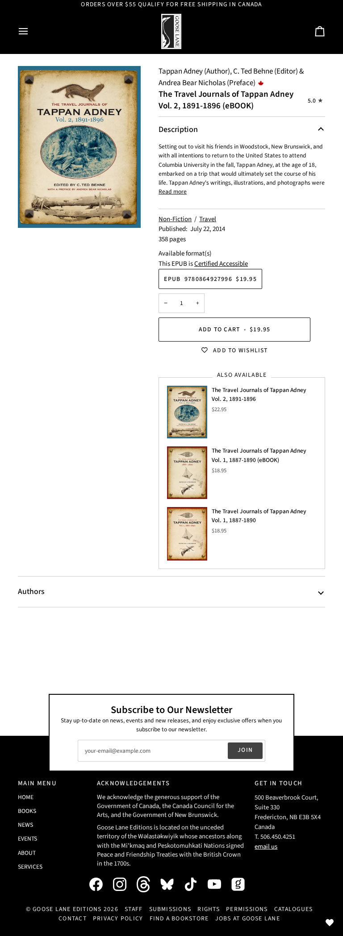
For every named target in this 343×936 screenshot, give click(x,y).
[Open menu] (31, 31)
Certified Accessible (221, 263)
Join (245, 750)
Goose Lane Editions (67, 909)
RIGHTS (208, 909)
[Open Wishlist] (330, 923)
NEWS (25, 825)
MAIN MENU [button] (37, 783)
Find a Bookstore (179, 918)
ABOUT (27, 853)
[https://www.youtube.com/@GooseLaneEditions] (219, 884)
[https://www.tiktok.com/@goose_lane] (195, 884)
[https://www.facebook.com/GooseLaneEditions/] (100, 884)
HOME (25, 797)
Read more (173, 191)
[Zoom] (79, 147)
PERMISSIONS (247, 909)
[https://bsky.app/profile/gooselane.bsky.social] (171, 884)
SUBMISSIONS (170, 909)
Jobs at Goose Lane (247, 918)
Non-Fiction (175, 219)
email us (266, 846)
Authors (31, 591)
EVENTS (27, 838)
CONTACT (73, 918)
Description (178, 129)
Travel (207, 219)
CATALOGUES (293, 909)
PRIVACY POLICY (118, 918)
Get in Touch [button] (278, 783)
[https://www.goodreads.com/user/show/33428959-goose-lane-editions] (242, 884)
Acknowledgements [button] (133, 783)
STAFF (133, 909)
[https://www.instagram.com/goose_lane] (124, 884)
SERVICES (30, 866)
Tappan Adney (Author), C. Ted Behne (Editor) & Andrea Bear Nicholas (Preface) (231, 77)
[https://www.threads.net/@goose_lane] (148, 884)
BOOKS (27, 811)
